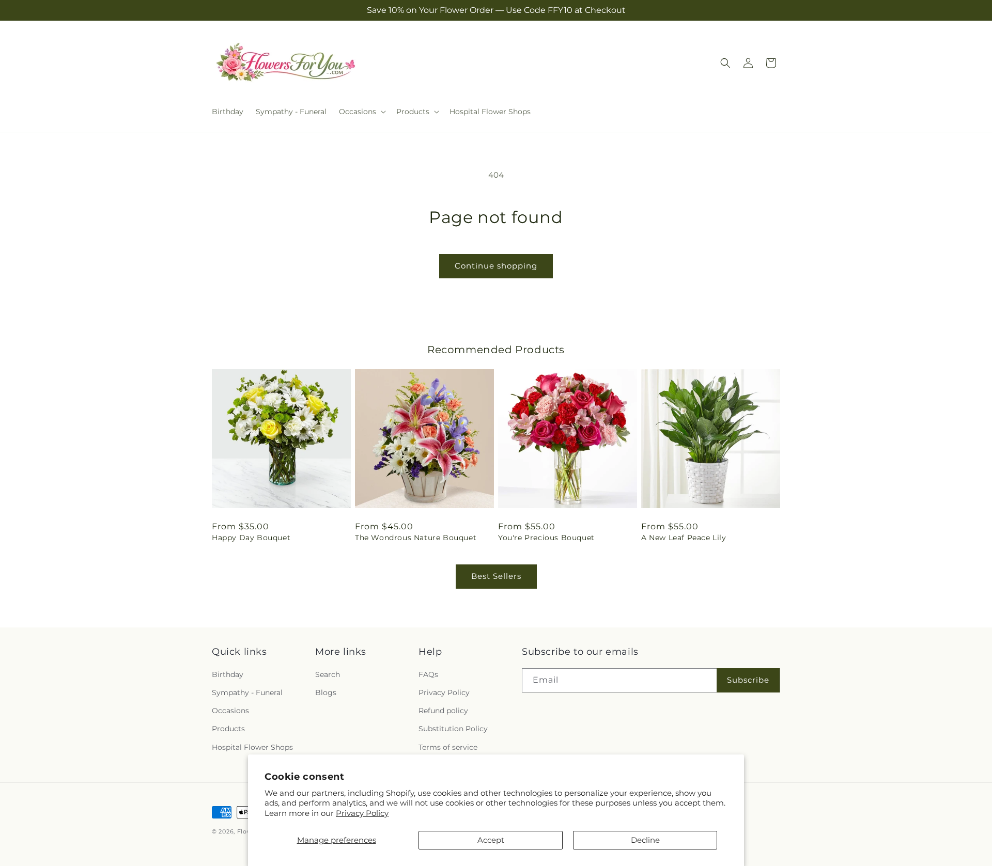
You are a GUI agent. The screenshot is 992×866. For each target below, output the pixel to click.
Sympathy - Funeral (247, 692)
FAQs (428, 674)
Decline (645, 840)
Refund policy (443, 711)
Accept (490, 840)
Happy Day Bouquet (251, 537)
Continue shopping (496, 266)
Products (228, 729)
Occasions (230, 711)
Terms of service (448, 747)
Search (327, 674)
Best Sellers (496, 576)
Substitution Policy (453, 729)
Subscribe (748, 680)
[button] (361, 111)
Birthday (227, 674)
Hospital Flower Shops (252, 747)
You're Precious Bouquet (546, 537)
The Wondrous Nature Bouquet (415, 537)
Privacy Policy (362, 813)
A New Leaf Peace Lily (683, 537)
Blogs (325, 692)
